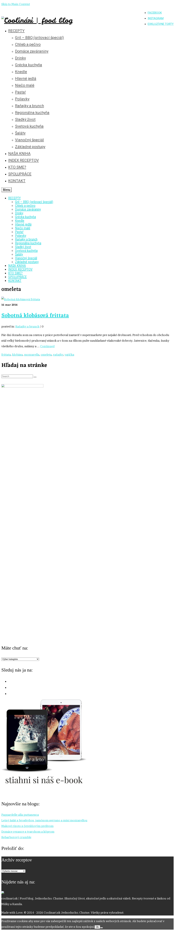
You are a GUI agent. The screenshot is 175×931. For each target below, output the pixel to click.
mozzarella (31, 354)
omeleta (46, 354)
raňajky (58, 354)
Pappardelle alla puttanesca (20, 815)
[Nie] (101, 927)
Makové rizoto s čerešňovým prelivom (27, 826)
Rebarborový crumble (16, 837)
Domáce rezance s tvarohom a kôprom (27, 831)
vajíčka (69, 354)
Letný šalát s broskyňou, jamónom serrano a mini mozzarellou (44, 820)
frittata (6, 354)
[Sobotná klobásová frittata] (20, 299)
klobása (17, 354)
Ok (97, 927)
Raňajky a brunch (27, 326)
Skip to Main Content (15, 4)
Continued (47, 346)
